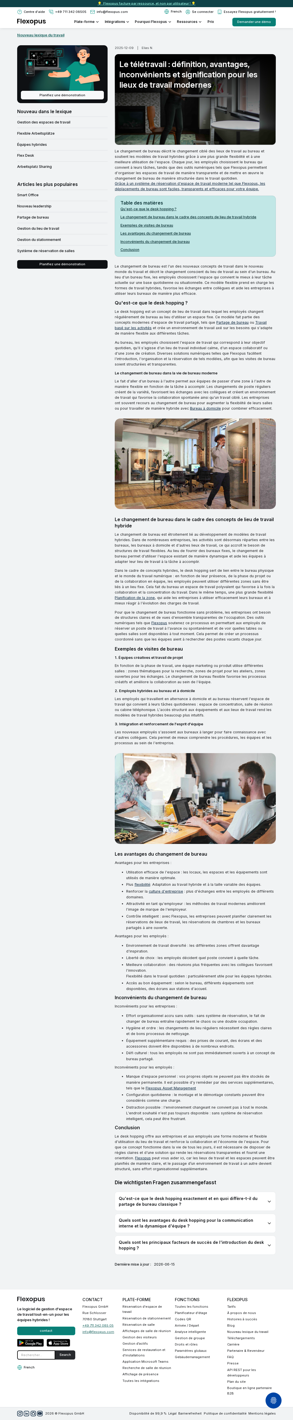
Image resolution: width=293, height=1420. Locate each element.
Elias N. (147, 48)
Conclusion (129, 250)
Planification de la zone (135, 598)
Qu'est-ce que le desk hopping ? (148, 209)
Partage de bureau (232, 322)
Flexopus (159, 623)
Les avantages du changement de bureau (155, 233)
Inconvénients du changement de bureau (155, 241)
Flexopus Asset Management (171, 1088)
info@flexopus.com (98, 1332)
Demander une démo (254, 22)
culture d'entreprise (166, 891)
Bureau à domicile (205, 408)
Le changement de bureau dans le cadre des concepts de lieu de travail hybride (188, 217)
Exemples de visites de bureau (146, 225)
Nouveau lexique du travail (40, 35)
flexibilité (142, 884)
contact (46, 1331)
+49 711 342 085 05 (98, 1325)
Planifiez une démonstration (62, 95)
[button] (173, 11)
